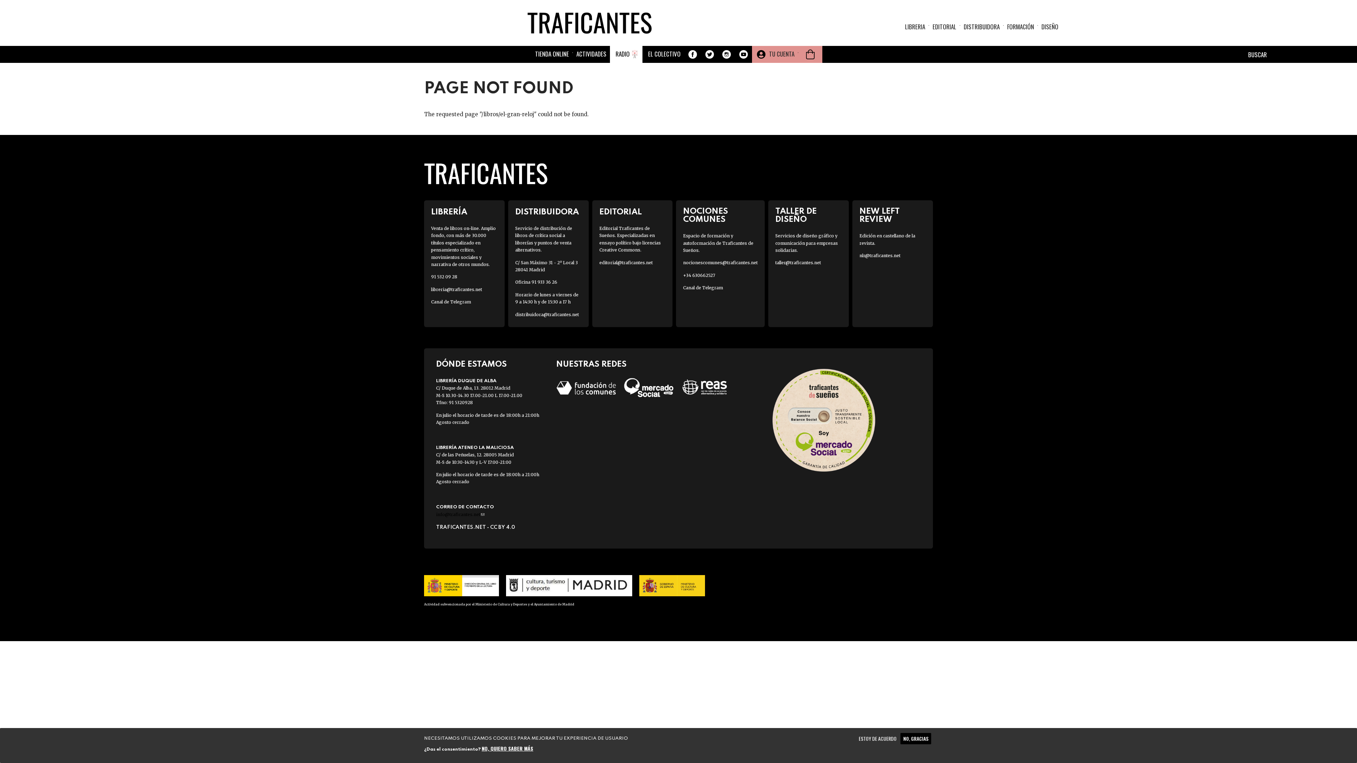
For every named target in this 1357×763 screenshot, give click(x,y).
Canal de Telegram (451, 301)
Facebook (692, 54)
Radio (623, 53)
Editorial (944, 26)
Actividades (591, 53)
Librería (449, 212)
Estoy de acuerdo (878, 738)
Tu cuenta (781, 53)
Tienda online (552, 53)
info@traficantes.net (460, 514)
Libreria (915, 26)
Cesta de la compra (810, 54)
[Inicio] (592, 22)
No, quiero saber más (507, 748)
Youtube (743, 54)
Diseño (1049, 26)
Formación (1020, 26)
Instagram (726, 54)
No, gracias (915, 738)
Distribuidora (982, 26)
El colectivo (664, 53)
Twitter (709, 54)
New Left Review (879, 215)
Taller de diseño (796, 215)
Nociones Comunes (705, 215)
